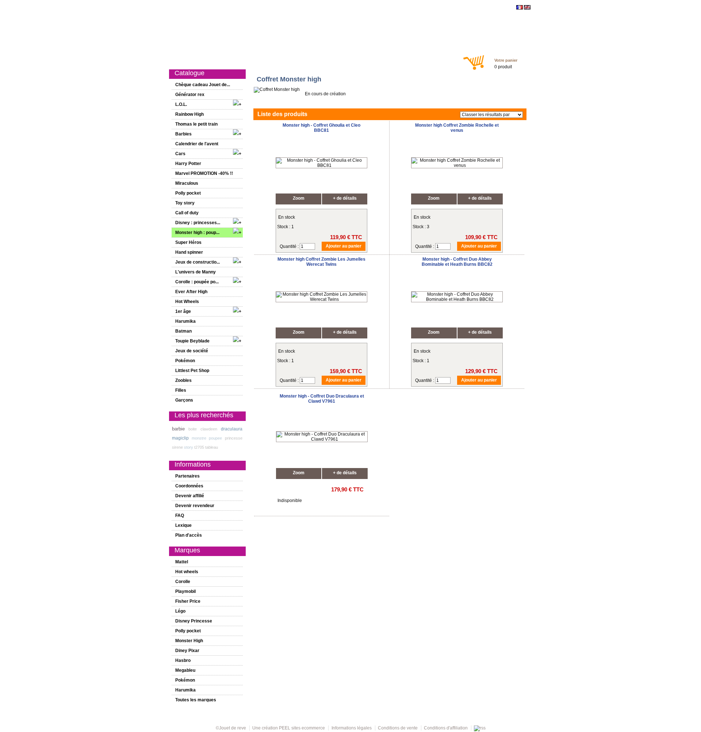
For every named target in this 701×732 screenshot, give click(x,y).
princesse (233, 438)
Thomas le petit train (196, 124)
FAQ (179, 515)
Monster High (189, 640)
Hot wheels (186, 571)
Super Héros (188, 242)
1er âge (293, 59)
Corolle (182, 581)
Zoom (298, 198)
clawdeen (208, 429)
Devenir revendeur (194, 505)
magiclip (180, 438)
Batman (183, 331)
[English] (527, 8)
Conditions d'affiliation (446, 728)
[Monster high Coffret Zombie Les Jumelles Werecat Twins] (321, 299)
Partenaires (187, 476)
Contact (440, 59)
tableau (211, 447)
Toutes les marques (195, 699)
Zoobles (183, 380)
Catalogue (202, 59)
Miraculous (186, 183)
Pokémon (185, 360)
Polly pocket (188, 193)
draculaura (231, 429)
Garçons (336, 59)
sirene (177, 447)
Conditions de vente (398, 728)
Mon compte (411, 59)
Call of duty (187, 212)
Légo (180, 611)
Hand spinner (189, 252)
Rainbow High (189, 114)
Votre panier (505, 60)
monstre (199, 438)
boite (192, 429)
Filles (314, 59)
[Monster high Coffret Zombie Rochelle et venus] (457, 165)
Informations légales (352, 728)
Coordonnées (189, 485)
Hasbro (183, 660)
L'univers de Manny (195, 272)
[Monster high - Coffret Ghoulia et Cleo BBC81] (321, 165)
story (188, 447)
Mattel (181, 561)
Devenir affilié (189, 495)
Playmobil (185, 591)
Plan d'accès (188, 535)
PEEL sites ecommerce (302, 728)
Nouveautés (233, 59)
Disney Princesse (193, 621)
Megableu (185, 670)
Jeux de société (191, 350)
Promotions (266, 59)
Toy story (185, 203)
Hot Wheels (187, 301)
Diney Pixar (187, 650)
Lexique (183, 525)
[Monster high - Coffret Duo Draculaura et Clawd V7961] (322, 439)
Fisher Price (187, 601)
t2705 (199, 447)
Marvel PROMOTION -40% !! (204, 173)
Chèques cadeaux (372, 59)
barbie (178, 429)
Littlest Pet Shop (192, 370)
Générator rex (189, 94)
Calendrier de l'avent (196, 143)
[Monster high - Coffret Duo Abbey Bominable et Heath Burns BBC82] (457, 299)
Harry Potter (188, 163)
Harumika (185, 321)
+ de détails (345, 198)
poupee (215, 438)
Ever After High (191, 291)
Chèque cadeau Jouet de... (202, 84)
